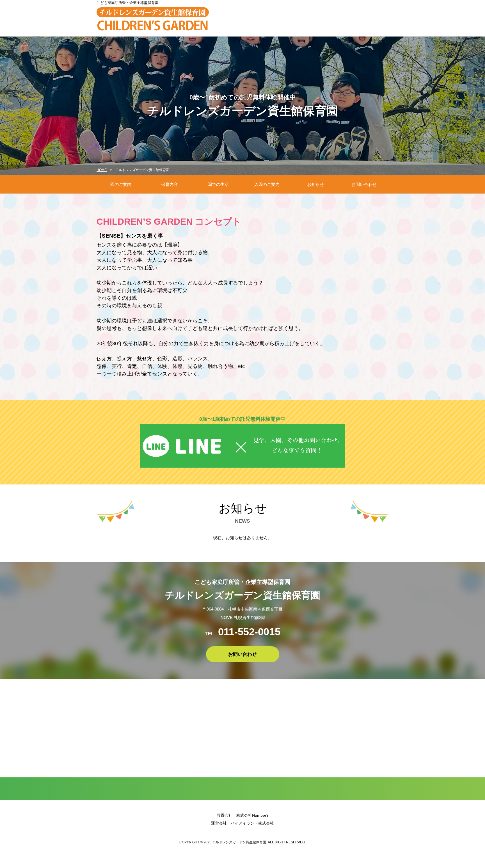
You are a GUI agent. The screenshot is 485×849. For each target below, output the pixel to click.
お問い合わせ (364, 184)
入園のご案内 (267, 184)
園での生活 (218, 184)
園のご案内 (120, 184)
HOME (102, 170)
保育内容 (169, 184)
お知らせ (315, 184)
